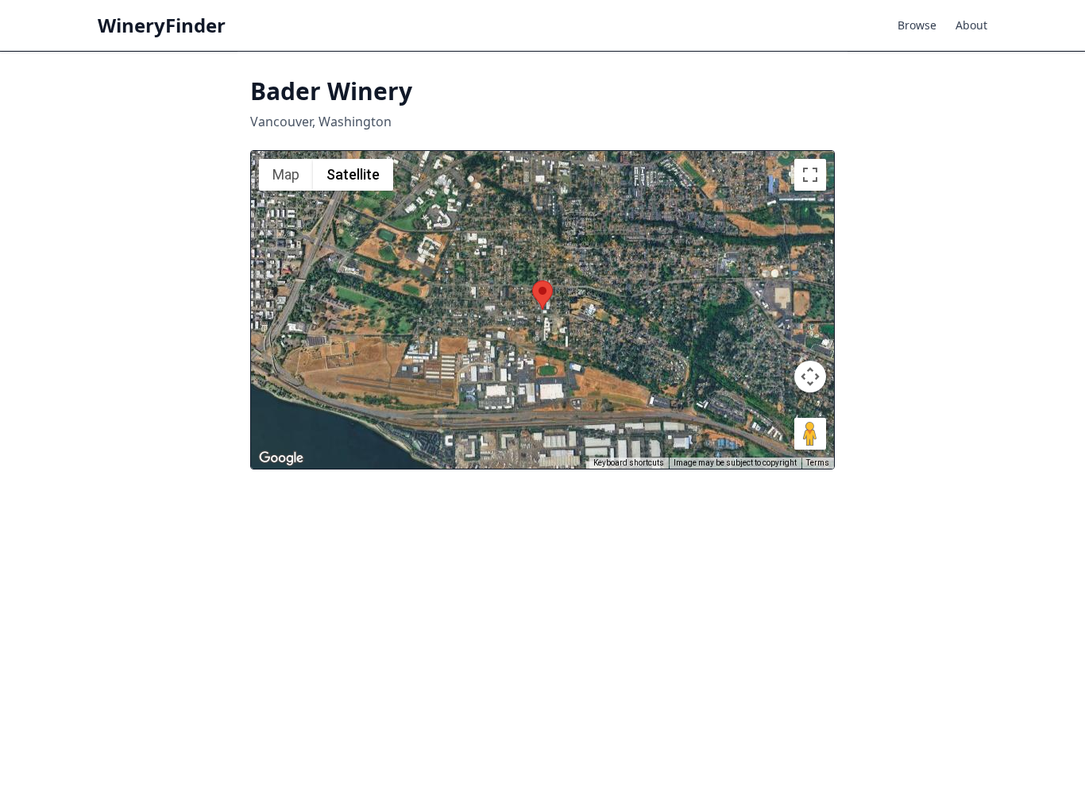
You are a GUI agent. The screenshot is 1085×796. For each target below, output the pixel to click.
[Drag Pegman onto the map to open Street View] (810, 434)
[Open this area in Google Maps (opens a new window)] (281, 458)
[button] (542, 295)
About (971, 25)
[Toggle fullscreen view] (810, 175)
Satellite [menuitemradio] (353, 174)
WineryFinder (162, 25)
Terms (817, 462)
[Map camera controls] (810, 376)
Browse (917, 25)
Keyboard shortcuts (628, 462)
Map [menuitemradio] (285, 174)
